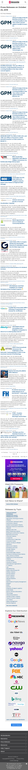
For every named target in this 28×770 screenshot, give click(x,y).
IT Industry (11, 343)
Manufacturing (10, 568)
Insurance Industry (11, 562)
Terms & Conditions (13, 756)
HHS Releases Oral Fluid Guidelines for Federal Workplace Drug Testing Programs (12, 287)
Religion (8, 583)
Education (9, 544)
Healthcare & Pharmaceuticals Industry (16, 215)
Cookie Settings (14, 760)
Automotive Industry (11, 523)
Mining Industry (10, 573)
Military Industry (10, 572)
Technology (9, 593)
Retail (7, 585)
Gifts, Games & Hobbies (12, 555)
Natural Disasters (11, 578)
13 (19, 452)
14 (21, 452)
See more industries (11, 605)
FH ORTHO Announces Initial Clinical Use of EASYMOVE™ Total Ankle (19, 391)
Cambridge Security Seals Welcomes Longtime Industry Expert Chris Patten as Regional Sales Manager (12, 181)
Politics (8, 580)
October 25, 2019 (9, 16)
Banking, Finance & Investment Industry (17, 237)
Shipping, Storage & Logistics (14, 588)
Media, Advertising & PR (20, 62)
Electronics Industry (4, 282)
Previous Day (7, 456)
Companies (3, 238)
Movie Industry (10, 575)
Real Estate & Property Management (16, 581)
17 (26, 452)
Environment (10, 551)
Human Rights (10, 560)
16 (24, 452)
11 (15, 452)
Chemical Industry (11, 536)
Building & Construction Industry (15, 533)
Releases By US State (12, 516)
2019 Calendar (15, 456)
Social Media (9, 590)
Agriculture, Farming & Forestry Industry (17, 302)
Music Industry (10, 577)
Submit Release (16, 725)
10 (13, 452)
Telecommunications (12, 595)
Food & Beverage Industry (13, 552)
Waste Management (11, 601)
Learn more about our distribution (15, 719)
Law (17, 37)
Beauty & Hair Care (11, 529)
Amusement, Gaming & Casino (6, 303)
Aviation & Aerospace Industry (14, 525)
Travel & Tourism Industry (13, 598)
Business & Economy (12, 534)
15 (23, 452)
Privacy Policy (20, 758)
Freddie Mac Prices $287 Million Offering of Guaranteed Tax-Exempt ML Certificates (18, 309)
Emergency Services (11, 547)
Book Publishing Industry (13, 531)
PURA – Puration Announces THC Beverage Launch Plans (19, 414)
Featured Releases (11, 512)
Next (14, 454)
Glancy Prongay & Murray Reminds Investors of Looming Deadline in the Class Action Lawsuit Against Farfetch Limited (19, 115)
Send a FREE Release (12, 504)
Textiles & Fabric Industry (13, 596)
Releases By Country (12, 515)
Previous (5, 452)
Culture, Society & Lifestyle (13, 542)
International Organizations (13, 563)
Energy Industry (12, 173)
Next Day (23, 456)
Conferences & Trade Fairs (13, 539)
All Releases (9, 514)
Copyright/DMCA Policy (8, 758)
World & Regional (11, 603)
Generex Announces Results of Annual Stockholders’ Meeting (12, 201)
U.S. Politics (9, 599)
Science (8, 586)
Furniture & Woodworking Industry (15, 554)
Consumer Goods (12, 37)
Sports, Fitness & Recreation (14, 591)
